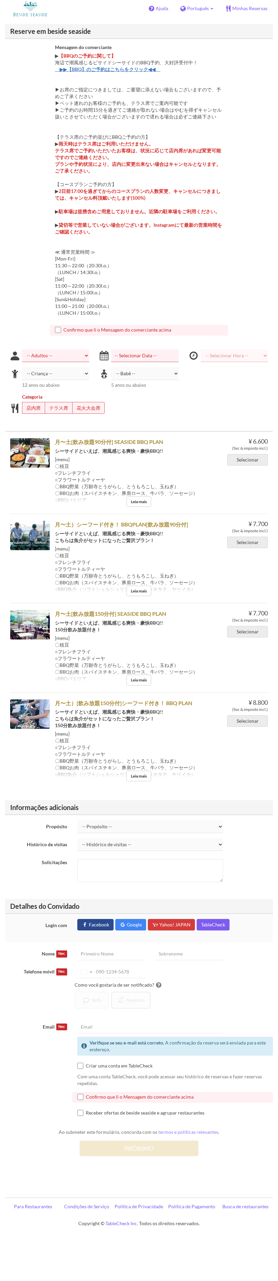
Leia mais (139, 501)
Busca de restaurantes (245, 1206)
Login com (56, 925)
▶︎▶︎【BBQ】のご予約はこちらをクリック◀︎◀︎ (107, 69)
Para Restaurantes (33, 1206)
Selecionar (248, 460)
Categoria (32, 397)
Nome (53, 954)
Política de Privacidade (139, 1206)
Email (54, 1027)
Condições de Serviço (86, 1206)
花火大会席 (88, 408)
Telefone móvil (44, 971)
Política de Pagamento (191, 1206)
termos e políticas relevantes (188, 1132)
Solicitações (54, 862)
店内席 (33, 408)
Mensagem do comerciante (83, 47)
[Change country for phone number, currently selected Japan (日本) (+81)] (86, 972)
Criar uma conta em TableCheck (119, 1066)
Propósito (56, 826)
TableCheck (213, 924)
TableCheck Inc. (121, 1223)
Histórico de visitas (47, 844)
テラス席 (58, 408)
